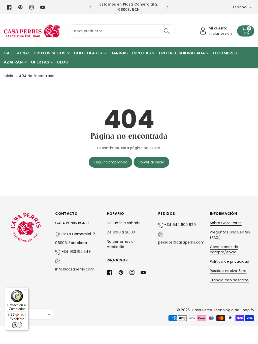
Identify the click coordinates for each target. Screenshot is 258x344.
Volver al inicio (151, 162)
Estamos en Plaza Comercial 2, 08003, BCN (129, 7)
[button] (245, 31)
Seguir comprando (110, 162)
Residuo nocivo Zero (228, 270)
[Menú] (25, 290)
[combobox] (121, 31)
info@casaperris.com (74, 269)
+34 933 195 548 (76, 251)
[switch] (17, 325)
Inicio (8, 75)
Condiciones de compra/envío (224, 249)
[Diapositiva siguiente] (167, 7)
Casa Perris (202, 310)
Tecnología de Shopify (233, 310)
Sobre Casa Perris (226, 222)
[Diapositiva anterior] (90, 7)
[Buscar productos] (167, 31)
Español (14, 314)
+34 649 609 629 (180, 224)
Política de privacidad (229, 261)
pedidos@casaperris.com (181, 242)
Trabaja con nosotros (229, 280)
